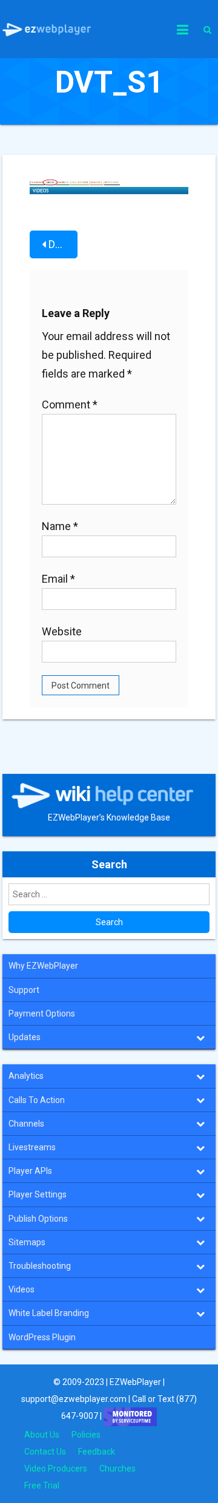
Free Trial (41, 1485)
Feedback (96, 1451)
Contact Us (45, 1451)
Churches (117, 1468)
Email (58, 578)
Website (62, 631)
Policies (86, 1434)
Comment (69, 404)
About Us (41, 1434)
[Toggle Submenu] (200, 1037)
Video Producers (55, 1468)
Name (60, 526)
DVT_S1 (63, 244)
